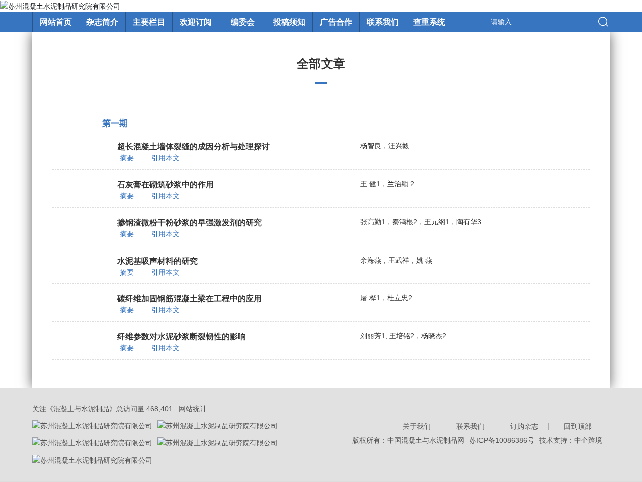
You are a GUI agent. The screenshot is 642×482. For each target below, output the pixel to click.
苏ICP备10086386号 (501, 440)
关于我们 (417, 426)
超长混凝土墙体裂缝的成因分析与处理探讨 (193, 146)
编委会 (243, 22)
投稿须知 (289, 22)
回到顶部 (578, 426)
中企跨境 (588, 440)
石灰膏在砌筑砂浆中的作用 (165, 184)
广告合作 (336, 22)
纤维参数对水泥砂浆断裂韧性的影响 (181, 336)
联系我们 (383, 22)
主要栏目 (149, 22)
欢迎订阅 (196, 22)
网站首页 (56, 22)
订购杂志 (524, 426)
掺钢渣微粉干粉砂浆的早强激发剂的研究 (189, 222)
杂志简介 (102, 22)
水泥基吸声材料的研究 (157, 261)
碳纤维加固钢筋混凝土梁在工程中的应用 (189, 298)
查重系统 (429, 22)
